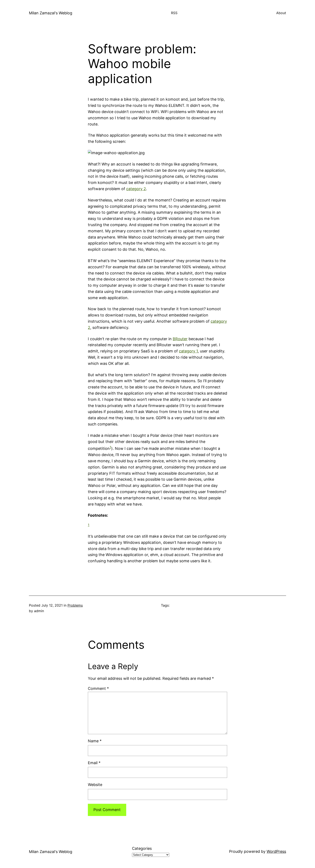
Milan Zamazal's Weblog (50, 13)
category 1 (188, 351)
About (281, 13)
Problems (75, 605)
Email (94, 763)
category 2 (136, 188)
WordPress (276, 851)
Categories (142, 848)
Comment (98, 688)
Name (95, 741)
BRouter (180, 339)
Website (95, 784)
